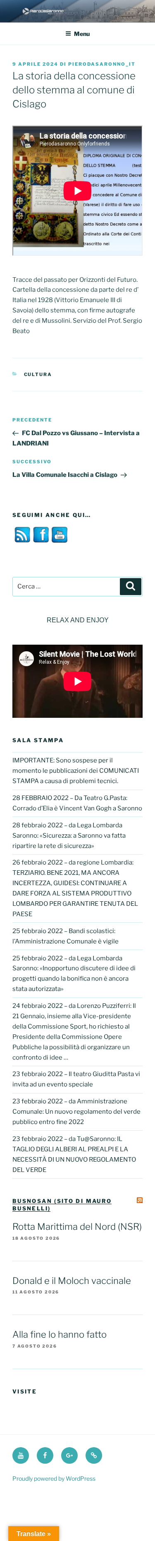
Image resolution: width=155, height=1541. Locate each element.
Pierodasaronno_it (102, 64)
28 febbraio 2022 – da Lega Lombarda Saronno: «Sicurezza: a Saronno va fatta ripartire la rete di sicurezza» (69, 836)
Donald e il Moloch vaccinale (71, 1280)
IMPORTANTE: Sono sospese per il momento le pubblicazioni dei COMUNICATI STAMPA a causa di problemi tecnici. (75, 771)
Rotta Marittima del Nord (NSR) (77, 1226)
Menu (82, 33)
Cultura (38, 374)
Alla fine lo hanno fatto (59, 1334)
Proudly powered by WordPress (53, 1478)
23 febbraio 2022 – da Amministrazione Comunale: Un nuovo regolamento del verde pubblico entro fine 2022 (76, 1112)
